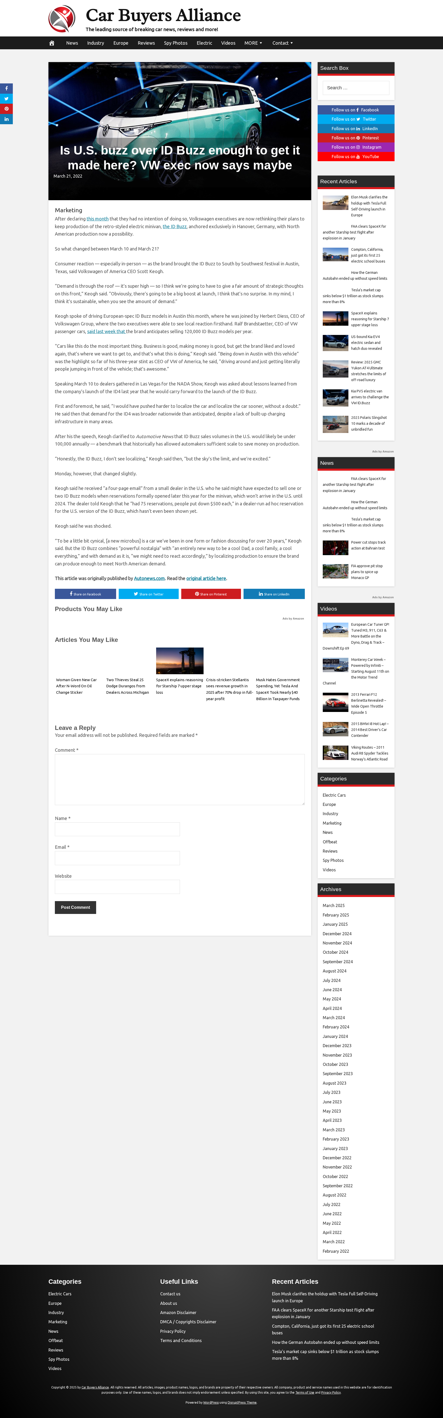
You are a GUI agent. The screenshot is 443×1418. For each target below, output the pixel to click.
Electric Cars (334, 795)
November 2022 (337, 1167)
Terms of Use (304, 1392)
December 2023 (337, 1045)
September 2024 (338, 961)
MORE (251, 42)
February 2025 (336, 915)
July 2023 (331, 1092)
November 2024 (337, 943)
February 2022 (336, 1251)
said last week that (106, 331)
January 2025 (335, 924)
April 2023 (332, 1120)
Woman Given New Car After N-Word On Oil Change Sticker (76, 686)
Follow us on (355, 110)
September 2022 (338, 1185)
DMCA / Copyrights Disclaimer (188, 1321)
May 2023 (332, 1111)
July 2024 (331, 980)
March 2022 (334, 1241)
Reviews (146, 42)
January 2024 (335, 1036)
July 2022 (331, 1204)
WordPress (211, 1402)
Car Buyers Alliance (163, 15)
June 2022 (332, 1213)
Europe (120, 42)
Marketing (68, 210)
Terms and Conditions (181, 1340)
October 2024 (335, 952)
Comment (66, 750)
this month (98, 218)
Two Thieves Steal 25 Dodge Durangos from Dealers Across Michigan (127, 686)
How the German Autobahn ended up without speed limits (325, 1342)
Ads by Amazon (293, 618)
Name (63, 818)
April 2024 (332, 1008)
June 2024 (332, 989)
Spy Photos (175, 42)
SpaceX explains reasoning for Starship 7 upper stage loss (179, 686)
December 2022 (337, 1157)
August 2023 (334, 1083)
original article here (206, 578)
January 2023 (335, 1148)
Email (62, 847)
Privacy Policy (173, 1331)
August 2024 (334, 971)
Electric (204, 42)
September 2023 (338, 1073)
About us (168, 1303)
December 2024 (337, 933)
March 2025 (334, 905)
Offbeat (330, 842)
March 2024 (334, 1017)
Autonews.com (149, 578)
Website (63, 876)
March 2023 (334, 1129)
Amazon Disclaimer (178, 1312)
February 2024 (336, 1027)
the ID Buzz (175, 226)
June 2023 (332, 1101)
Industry (95, 42)
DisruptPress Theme (242, 1402)
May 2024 (332, 999)
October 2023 (335, 1064)
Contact (281, 42)
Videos (228, 42)
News (72, 42)
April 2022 (332, 1232)
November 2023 (337, 1055)
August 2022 (334, 1195)
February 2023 (336, 1139)
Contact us (170, 1293)
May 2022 (332, 1223)
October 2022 (335, 1176)
